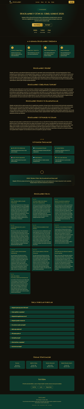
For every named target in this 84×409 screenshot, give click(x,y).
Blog (49, 2)
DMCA (46, 405)
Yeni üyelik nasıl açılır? (16, 338)
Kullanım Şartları (34, 405)
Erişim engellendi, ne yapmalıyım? (18, 312)
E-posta (41, 387)
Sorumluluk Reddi (42, 405)
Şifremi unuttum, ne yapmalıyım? (18, 342)
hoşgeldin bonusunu (50, 54)
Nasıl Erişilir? (47, 25)
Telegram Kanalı (49, 387)
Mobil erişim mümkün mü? (17, 329)
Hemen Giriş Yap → (37, 24)
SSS (46, 2)
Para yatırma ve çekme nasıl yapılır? (19, 325)
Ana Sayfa (37, 2)
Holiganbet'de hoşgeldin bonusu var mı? (19, 316)
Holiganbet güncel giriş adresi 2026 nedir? (20, 307)
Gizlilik (38, 405)
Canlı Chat (34, 387)
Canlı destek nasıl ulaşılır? (17, 346)
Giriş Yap (71, 2)
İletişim (52, 2)
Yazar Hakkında (50, 405)
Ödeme (42, 2)
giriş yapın (35, 52)
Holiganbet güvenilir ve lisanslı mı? (18, 320)
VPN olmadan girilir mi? (16, 333)
